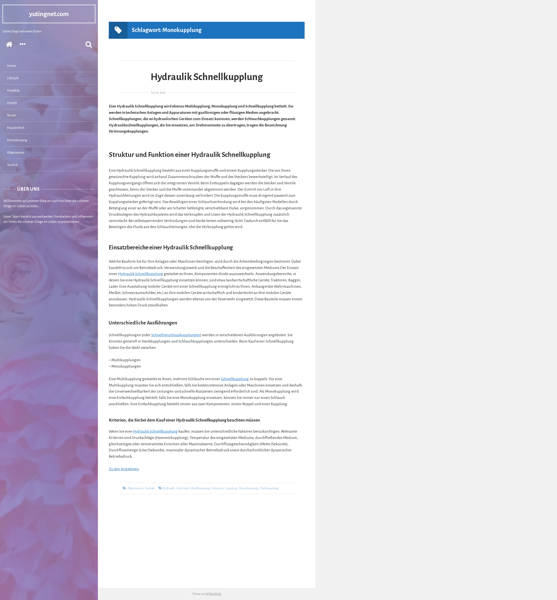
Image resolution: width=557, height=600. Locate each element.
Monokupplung (248, 488)
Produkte (13, 90)
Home (11, 65)
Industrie (217, 488)
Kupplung (231, 488)
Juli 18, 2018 (158, 92)
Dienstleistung (17, 140)
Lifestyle (13, 78)
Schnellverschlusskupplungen (175, 335)
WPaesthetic (213, 594)
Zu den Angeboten (124, 469)
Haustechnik (16, 127)
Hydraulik (168, 488)
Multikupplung (269, 488)
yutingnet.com (49, 13)
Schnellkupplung (235, 379)
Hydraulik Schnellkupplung (207, 77)
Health (12, 103)
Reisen (11, 115)
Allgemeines (15, 152)
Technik (12, 165)
